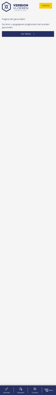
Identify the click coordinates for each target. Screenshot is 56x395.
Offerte (46, 5)
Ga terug (26, 33)
